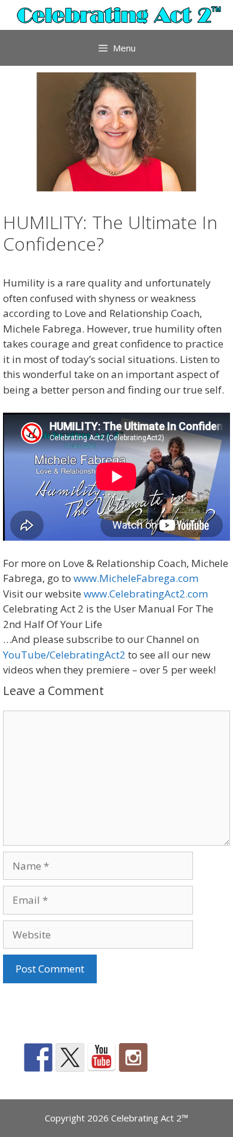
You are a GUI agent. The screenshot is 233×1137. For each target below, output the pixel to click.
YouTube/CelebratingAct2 (64, 655)
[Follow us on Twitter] (70, 1057)
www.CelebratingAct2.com (146, 593)
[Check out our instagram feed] (133, 1057)
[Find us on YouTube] (101, 1057)
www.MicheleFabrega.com (135, 578)
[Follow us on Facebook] (38, 1057)
